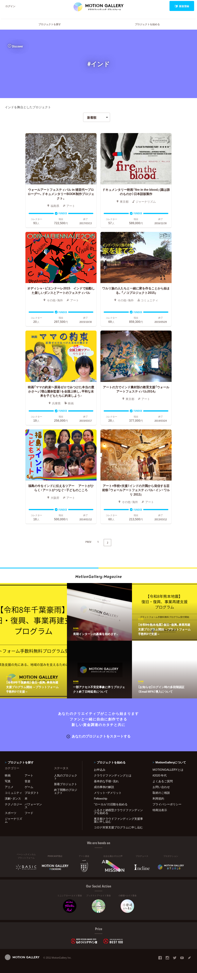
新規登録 (184, 6)
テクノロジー (13, 804)
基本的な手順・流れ (106, 781)
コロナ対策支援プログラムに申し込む (118, 827)
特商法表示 (160, 810)
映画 (8, 775)
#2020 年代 (160, 775)
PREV (88, 542)
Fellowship (100, 798)
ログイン (10, 6)
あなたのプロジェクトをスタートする (101, 736)
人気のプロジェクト (65, 776)
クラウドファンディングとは (112, 775)
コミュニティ (13, 793)
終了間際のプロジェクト (65, 791)
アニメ (9, 787)
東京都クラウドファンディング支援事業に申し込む (118, 820)
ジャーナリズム (13, 820)
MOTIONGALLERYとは (168, 769)
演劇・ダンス (13, 798)
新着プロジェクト (65, 784)
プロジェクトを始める (147, 24)
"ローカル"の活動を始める (111, 804)
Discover (17, 46)
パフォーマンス (33, 805)
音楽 (27, 781)
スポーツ (10, 813)
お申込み (99, 769)
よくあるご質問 (163, 781)
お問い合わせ (161, 787)
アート (29, 775)
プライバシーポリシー (167, 804)
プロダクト (32, 793)
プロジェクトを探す (49, 24)
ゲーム (29, 787)
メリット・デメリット (108, 793)
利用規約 (158, 798)
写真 (8, 781)
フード (29, 813)
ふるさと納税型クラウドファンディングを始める (118, 811)
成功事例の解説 (104, 787)
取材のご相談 (161, 793)
